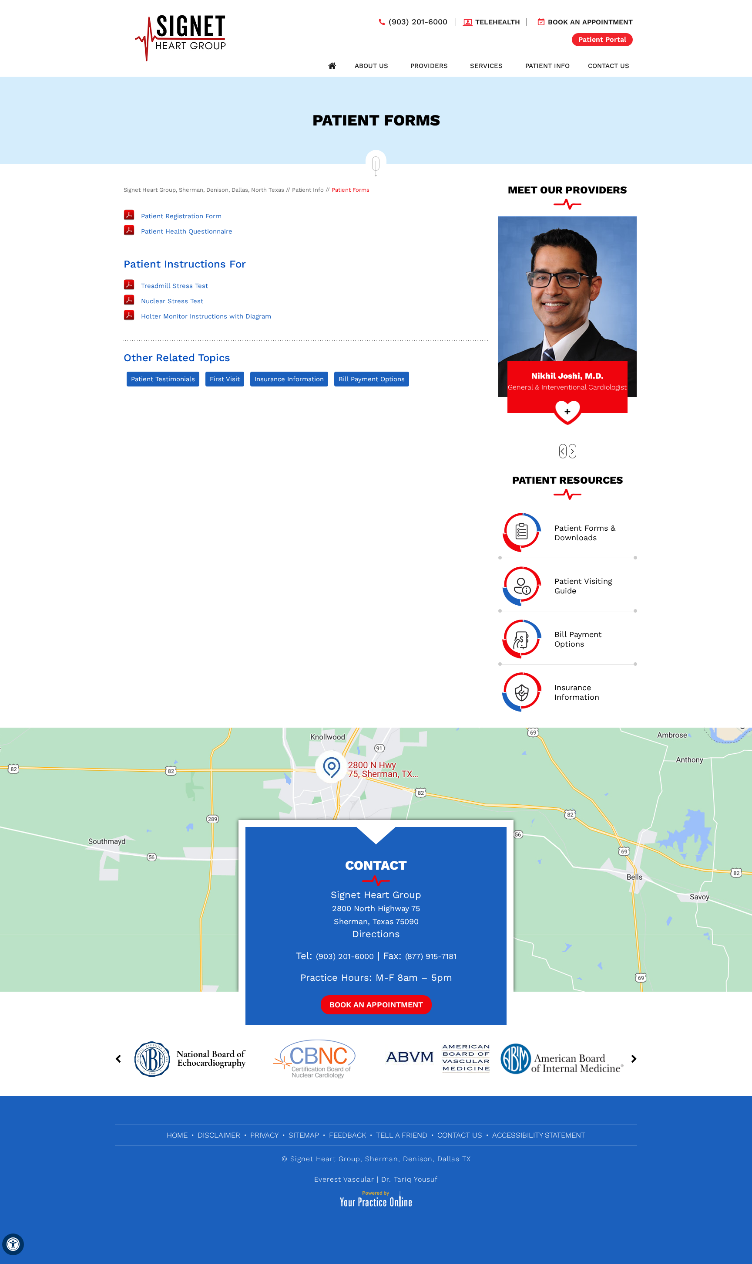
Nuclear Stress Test (172, 301)
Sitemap (304, 1135)
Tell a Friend (401, 1135)
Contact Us (608, 66)
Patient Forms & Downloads (584, 532)
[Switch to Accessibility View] (13, 1244)
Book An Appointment (376, 1004)
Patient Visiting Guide (583, 585)
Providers (429, 66)
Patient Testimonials (163, 379)
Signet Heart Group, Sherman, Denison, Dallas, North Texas (204, 189)
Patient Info (547, 66)
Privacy (264, 1135)
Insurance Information (289, 379)
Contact (376, 865)
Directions (376, 934)
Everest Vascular (344, 1179)
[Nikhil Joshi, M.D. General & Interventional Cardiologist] (567, 305)
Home (332, 66)
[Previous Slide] (563, 451)
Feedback (347, 1135)
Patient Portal (602, 39)
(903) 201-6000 (418, 21)
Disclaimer (219, 1135)
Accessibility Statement (538, 1135)
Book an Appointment (590, 22)
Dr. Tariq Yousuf (409, 1179)
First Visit (225, 379)
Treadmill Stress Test (174, 286)
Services (486, 66)
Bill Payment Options (372, 379)
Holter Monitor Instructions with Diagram (206, 316)
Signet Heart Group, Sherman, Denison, (362, 1159)
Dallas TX (454, 1159)
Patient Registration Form (181, 216)
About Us (371, 66)
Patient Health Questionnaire (186, 231)
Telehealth (497, 22)
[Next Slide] (572, 451)
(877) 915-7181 (431, 956)
